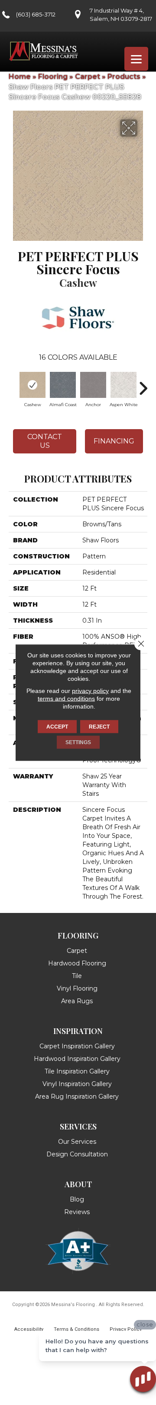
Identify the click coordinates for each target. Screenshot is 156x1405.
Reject (99, 727)
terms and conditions (66, 698)
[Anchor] (93, 385)
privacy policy (90, 690)
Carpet (87, 76)
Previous (13, 384)
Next (143, 384)
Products (123, 76)
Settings (78, 742)
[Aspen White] (123, 385)
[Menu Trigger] (136, 59)
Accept (57, 727)
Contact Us (44, 441)
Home (20, 76)
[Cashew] (32, 385)
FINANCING (114, 441)
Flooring (53, 76)
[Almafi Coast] (63, 385)
